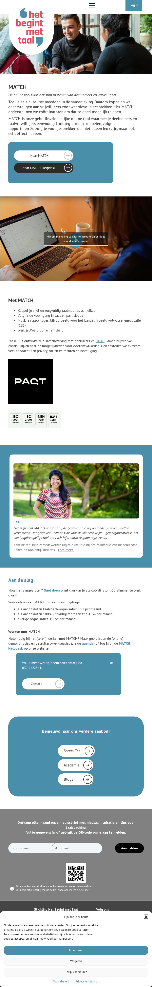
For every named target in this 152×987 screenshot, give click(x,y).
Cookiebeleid (61, 981)
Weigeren (76, 961)
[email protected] (96, 663)
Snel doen (52, 590)
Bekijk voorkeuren (76, 972)
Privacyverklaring (86, 981)
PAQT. (100, 341)
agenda (87, 643)
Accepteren (76, 950)
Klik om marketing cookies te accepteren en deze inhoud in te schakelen (76, 239)
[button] (146, 917)
